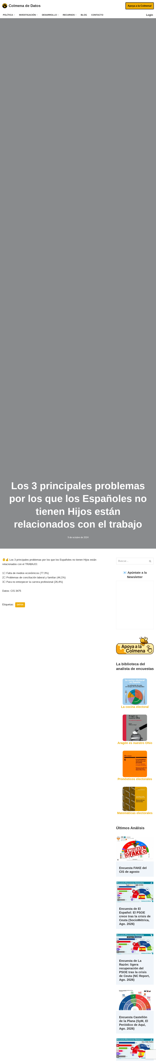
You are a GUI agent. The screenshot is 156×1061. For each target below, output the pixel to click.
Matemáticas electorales (134, 813)
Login (151, 14)
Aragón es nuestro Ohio (134, 743)
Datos (20, 605)
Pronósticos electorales (135, 779)
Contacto (97, 15)
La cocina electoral (135, 706)
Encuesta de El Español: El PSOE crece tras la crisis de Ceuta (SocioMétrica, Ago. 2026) (135, 916)
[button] (14, 14)
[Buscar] (150, 561)
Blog (84, 15)
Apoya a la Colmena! (140, 6)
